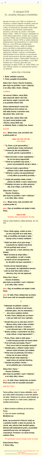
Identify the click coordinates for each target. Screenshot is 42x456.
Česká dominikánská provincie (29, 454)
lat (5, 2)
